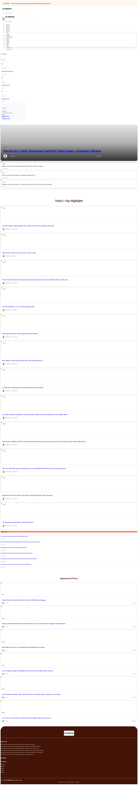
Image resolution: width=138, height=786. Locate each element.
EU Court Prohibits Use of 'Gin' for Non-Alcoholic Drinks (18, 306)
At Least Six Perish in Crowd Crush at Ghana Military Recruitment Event (17, 754)
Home (7, 24)
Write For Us (61, 782)
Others (7, 40)
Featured (8, 30)
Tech (7, 44)
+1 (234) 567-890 (6, 118)
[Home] (7, 11)
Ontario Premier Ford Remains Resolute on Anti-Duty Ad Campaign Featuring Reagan (31, 3)
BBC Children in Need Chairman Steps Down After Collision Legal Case (22, 360)
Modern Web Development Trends (7, 71)
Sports (7, 43)
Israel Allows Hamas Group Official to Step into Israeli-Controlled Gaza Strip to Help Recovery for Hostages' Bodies (34, 414)
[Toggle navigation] (3, 19)
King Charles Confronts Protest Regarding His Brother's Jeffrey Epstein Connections (19, 748)
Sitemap (77, 782)
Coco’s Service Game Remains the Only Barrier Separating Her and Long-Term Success (16, 564)
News (7, 39)
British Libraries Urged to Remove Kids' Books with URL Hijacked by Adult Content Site (27, 495)
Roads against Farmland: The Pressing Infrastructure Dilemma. (20, 333)
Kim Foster (12, 156)
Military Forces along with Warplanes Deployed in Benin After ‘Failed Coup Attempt (22, 166)
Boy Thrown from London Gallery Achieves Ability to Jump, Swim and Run (18, 744)
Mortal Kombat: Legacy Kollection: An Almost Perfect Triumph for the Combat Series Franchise (22, 750)
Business (8, 27)
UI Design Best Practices (6, 85)
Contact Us (8, 47)
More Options (9, 49)
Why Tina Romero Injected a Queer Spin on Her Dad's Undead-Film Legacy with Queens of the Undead (19, 558)
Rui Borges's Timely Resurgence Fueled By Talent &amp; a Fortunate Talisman (52, 150)
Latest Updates (6, 3)
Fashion (8, 29)
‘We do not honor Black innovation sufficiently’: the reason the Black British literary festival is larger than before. (34, 468)
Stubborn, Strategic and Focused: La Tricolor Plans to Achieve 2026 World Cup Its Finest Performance (27, 184)
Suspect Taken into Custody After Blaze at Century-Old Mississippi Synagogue (14, 536)
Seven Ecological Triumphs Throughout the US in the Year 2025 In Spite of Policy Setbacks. (27, 671)
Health (7, 35)
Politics (7, 41)
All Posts (8, 25)
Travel (7, 45)
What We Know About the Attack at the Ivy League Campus (19, 253)
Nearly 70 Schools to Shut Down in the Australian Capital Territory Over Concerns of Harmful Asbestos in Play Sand (35, 279)
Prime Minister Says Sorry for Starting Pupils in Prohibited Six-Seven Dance (14, 547)
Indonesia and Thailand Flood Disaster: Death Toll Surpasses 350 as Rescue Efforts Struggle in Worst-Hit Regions (20, 541)
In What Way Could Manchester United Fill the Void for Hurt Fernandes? (23, 387)
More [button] (7, 32)
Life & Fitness (9, 36)
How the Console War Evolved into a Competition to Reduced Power (18, 175)
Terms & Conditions (70, 782)
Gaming (8, 34)
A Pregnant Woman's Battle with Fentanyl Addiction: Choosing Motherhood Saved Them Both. (22, 752)
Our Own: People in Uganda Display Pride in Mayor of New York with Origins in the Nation (28, 226)
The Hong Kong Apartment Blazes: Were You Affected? (17, 522)
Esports (7, 28)
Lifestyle (8, 38)
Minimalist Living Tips (5, 98)
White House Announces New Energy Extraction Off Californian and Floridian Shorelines (21, 746)
